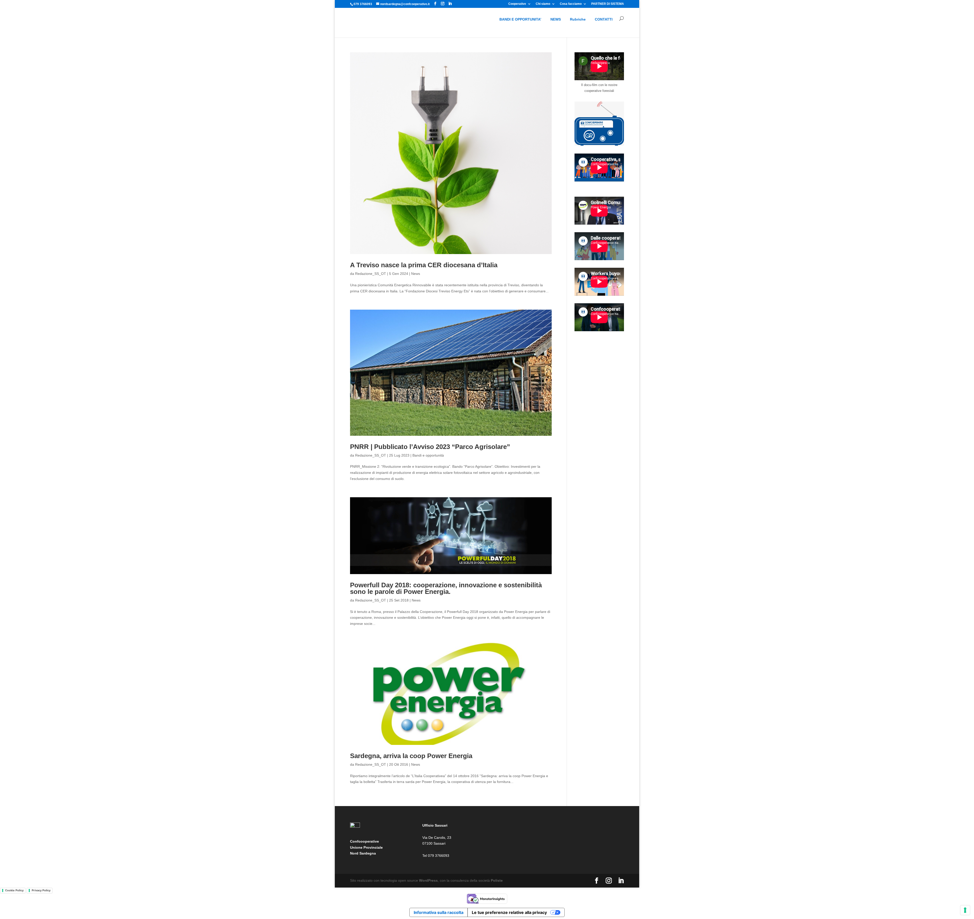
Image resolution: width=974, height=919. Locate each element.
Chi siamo (543, 4)
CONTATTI (604, 19)
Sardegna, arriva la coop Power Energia (411, 756)
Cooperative (517, 4)
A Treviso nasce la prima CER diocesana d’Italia (423, 265)
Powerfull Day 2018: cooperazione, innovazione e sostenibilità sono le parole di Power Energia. (446, 588)
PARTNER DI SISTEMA (607, 4)
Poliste (497, 880)
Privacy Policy (41, 890)
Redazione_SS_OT (370, 274)
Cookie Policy (14, 890)
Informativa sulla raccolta (438, 912)
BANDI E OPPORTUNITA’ (520, 19)
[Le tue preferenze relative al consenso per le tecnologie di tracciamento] (965, 910)
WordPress (428, 880)
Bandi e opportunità (428, 455)
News (415, 274)
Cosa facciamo (571, 4)
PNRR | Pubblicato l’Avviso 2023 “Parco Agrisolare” (431, 446)
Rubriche (578, 19)
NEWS (555, 19)
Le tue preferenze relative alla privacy (509, 912)
